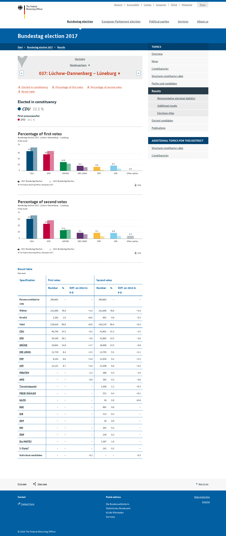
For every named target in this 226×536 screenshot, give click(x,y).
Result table (28, 91)
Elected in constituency (35, 87)
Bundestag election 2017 (40, 47)
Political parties (159, 21)
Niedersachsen (78, 65)
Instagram (161, 4)
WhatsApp (187, 4)
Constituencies (160, 68)
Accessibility (133, 4)
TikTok (174, 4)
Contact (147, 4)
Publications (158, 128)
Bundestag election (80, 21)
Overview (157, 54)
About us (202, 21)
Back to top (203, 484)
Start (30, 12)
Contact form (27, 504)
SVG (139, 185)
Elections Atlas (165, 113)
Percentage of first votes (69, 87)
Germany (80, 59)
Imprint (206, 502)
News (155, 61)
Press (203, 4)
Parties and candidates (164, 83)
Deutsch (118, 4)
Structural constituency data (167, 76)
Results (61, 47)
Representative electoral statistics (176, 98)
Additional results (167, 105)
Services (183, 21)
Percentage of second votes (106, 87)
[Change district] (88, 65)
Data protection (202, 497)
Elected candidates (162, 120)
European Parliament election (121, 21)
